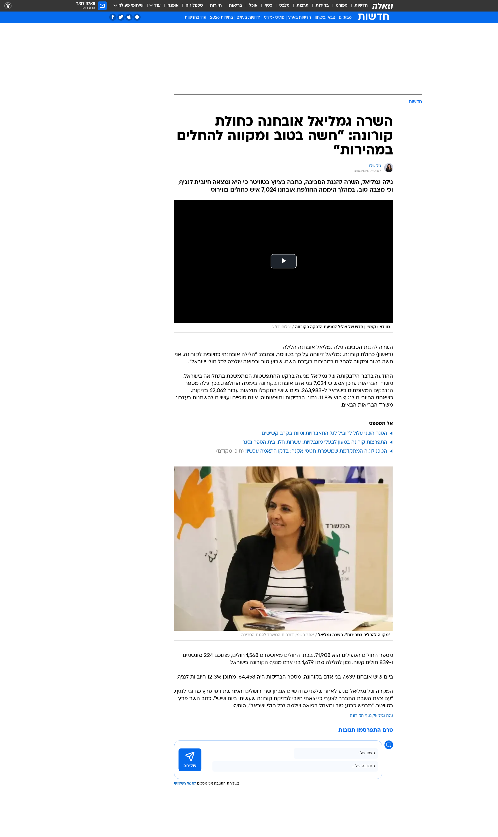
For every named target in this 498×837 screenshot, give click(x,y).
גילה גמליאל (383, 716)
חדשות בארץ (299, 18)
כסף (268, 5)
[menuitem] (358, 6)
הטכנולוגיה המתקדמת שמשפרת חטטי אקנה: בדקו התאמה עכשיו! (316, 451)
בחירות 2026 (221, 18)
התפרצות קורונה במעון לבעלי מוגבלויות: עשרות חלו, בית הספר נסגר (314, 442)
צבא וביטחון (325, 18)
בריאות (235, 5)
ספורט (342, 5)
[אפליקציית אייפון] (129, 17)
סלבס (284, 5)
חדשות (361, 5)
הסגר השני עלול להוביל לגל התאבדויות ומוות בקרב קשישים (324, 433)
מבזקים (345, 18)
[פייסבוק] (112, 17)
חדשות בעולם (248, 18)
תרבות (303, 5)
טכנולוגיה (194, 5)
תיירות (216, 5)
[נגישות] (8, 6)
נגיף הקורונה (360, 716)
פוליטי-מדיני (274, 18)
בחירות (322, 5)
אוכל (253, 5)
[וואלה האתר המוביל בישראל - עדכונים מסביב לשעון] (382, 6)
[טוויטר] (120, 17)
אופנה (173, 5)
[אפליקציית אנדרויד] (137, 17)
